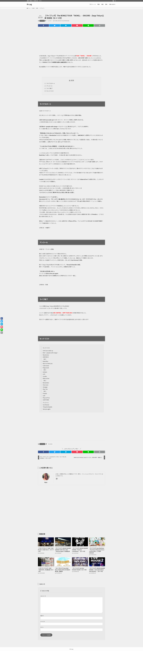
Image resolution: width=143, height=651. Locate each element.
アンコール (49, 86)
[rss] (113, 1)
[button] (43, 25)
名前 (42, 615)
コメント (43, 596)
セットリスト (50, 91)
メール (42, 621)
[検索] (115, 1)
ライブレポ (42, 20)
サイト (41, 627)
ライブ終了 (50, 88)
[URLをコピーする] (99, 25)
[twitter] (57, 479)
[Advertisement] (71, 39)
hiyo (45, 482)
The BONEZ (49, 20)
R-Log (29, 4)
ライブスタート (51, 83)
